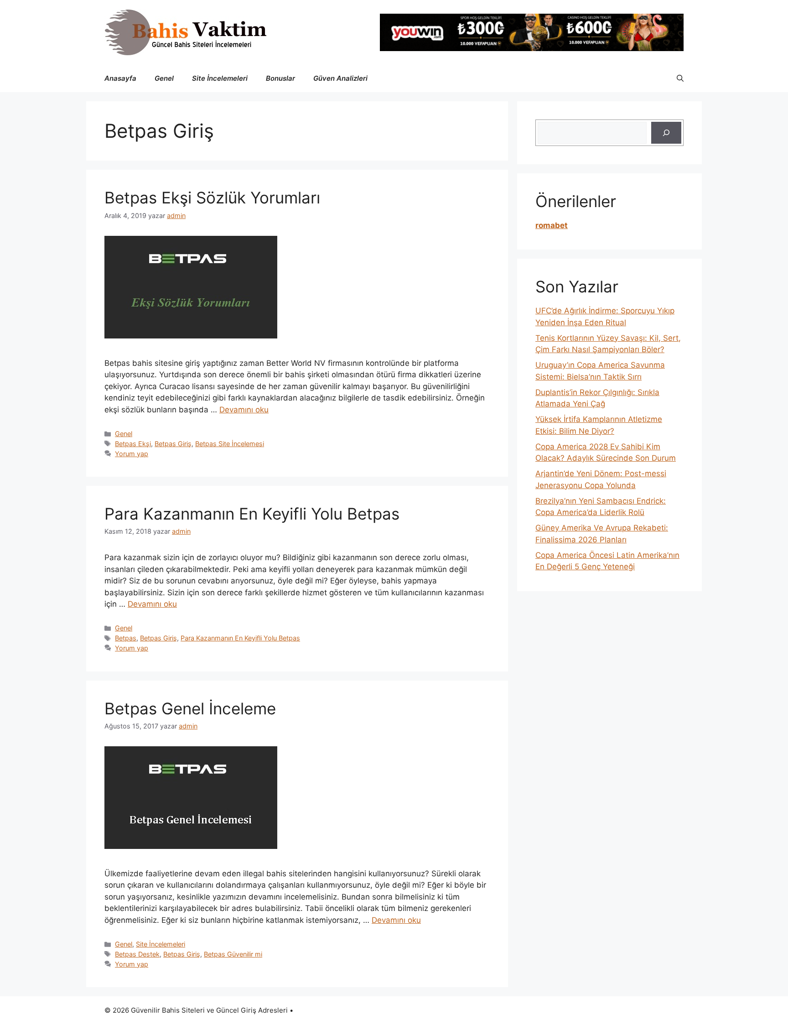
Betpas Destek (137, 954)
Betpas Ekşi (133, 443)
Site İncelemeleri (220, 78)
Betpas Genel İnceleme (190, 708)
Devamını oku (244, 409)
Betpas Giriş (173, 443)
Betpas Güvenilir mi (233, 954)
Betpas (125, 638)
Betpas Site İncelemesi (229, 443)
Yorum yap (131, 454)
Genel (164, 78)
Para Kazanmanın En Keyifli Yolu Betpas (251, 513)
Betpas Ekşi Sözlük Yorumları (212, 197)
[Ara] (666, 133)
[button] (680, 78)
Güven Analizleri (340, 78)
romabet (551, 225)
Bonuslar (280, 78)
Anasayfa (120, 78)
